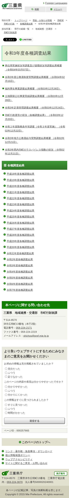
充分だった (14, 368)
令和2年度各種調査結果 (20, 259)
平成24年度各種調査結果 (20, 210)
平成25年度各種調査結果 (20, 216)
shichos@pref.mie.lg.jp (36, 335)
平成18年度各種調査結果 (20, 173)
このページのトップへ (36, 442)
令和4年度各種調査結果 (20, 271)
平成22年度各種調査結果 (20, 198)
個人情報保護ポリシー (17, 455)
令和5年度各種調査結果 (20, 277)
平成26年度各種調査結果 (20, 222)
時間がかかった (16, 412)
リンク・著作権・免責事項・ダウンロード (28, 451)
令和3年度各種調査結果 (20, 265)
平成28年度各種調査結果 (20, 234)
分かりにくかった (18, 394)
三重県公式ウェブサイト (12, 6)
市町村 (60, 20)
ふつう (11, 372)
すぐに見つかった (18, 404)
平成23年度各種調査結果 (20, 204)
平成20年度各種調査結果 (20, 186)
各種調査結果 (26, 24)
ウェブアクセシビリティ (19, 459)
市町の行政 (9, 24)
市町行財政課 (10, 32)
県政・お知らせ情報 (42, 20)
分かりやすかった (18, 386)
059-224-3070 (15, 482)
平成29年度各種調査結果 (20, 241)
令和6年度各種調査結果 (20, 283)
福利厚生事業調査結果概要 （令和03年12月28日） (33, 88)
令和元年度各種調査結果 (20, 253)
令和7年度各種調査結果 (20, 290)
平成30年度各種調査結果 (20, 247)
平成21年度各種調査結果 (20, 192)
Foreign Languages (56, 3)
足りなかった (15, 376)
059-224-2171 (24, 327)
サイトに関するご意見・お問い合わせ (26, 463)
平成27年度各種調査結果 (20, 228)
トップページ (21, 20)
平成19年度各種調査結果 (20, 180)
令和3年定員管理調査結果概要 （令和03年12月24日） (35, 107)
